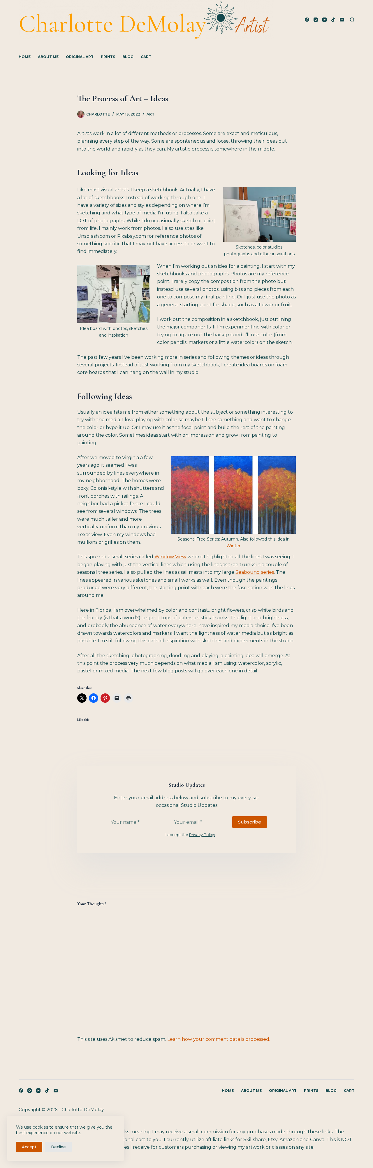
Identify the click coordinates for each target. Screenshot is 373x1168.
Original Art (80, 57)
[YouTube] (324, 20)
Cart (146, 57)
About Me (48, 57)
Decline (58, 1146)
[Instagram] (316, 20)
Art (150, 114)
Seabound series (254, 572)
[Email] (342, 20)
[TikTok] (333, 20)
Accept (29, 1146)
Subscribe (249, 822)
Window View (170, 556)
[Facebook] (307, 20)
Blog (127, 57)
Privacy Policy (202, 834)
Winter (233, 545)
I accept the (190, 834)
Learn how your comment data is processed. (218, 1039)
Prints (108, 57)
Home (25, 57)
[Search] (352, 20)
